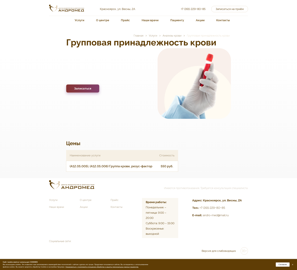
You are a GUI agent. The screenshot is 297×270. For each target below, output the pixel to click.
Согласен (283, 264)
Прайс (125, 20)
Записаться (82, 88)
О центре (102, 20)
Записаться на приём (230, 9)
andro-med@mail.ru (216, 215)
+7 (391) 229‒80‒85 (193, 9)
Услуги (79, 20)
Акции (200, 20)
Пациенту (177, 20)
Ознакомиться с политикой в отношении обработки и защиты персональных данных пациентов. (102, 267)
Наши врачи (150, 20)
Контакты (223, 20)
